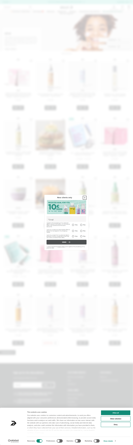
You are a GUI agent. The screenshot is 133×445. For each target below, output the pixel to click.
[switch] (60, 441)
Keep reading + (11, 49)
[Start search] (30, 7)
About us (103, 377)
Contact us (71, 384)
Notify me (48, 343)
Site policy (71, 402)
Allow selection (115, 419)
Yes (76, 225)
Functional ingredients (89, 11)
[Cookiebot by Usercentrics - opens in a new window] (13, 441)
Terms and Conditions (75, 394)
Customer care (123, 2)
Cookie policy (72, 405)
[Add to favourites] (31, 61)
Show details (108, 441)
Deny (116, 424)
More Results (8, 352)
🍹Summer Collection (20, 11)
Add (16, 108)
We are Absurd (66, 13)
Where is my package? (76, 377)
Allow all (116, 413)
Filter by (112, 47)
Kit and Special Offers (113, 11)
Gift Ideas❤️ (38, 11)
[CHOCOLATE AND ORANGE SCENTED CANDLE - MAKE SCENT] (50, 192)
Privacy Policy (61, 246)
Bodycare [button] (62, 11)
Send (45, 385)
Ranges (73, 11)
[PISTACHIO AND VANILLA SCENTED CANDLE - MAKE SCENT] (50, 134)
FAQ (69, 380)
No (84, 225)
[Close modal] (84, 198)
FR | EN (5, 2)
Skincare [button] (51, 11)
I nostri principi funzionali (109, 380)
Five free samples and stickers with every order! (65, 2)
